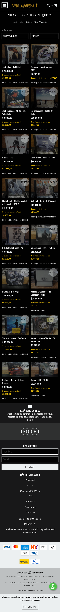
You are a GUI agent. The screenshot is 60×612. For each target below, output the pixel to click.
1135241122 (30, 523)
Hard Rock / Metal (38, 310)
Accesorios (30, 507)
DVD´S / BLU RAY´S (30, 490)
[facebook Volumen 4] (35, 431)
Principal (30, 480)
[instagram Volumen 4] (25, 431)
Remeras (30, 501)
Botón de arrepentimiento (30, 590)
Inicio (15, 22)
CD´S (30, 485)
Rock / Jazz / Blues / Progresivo (15, 83)
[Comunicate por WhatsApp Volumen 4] (53, 586)
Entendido (30, 607)
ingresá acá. (30, 586)
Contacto (30, 512)
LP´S (30, 496)
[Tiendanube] (30, 573)
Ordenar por (7, 30)
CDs (21, 22)
